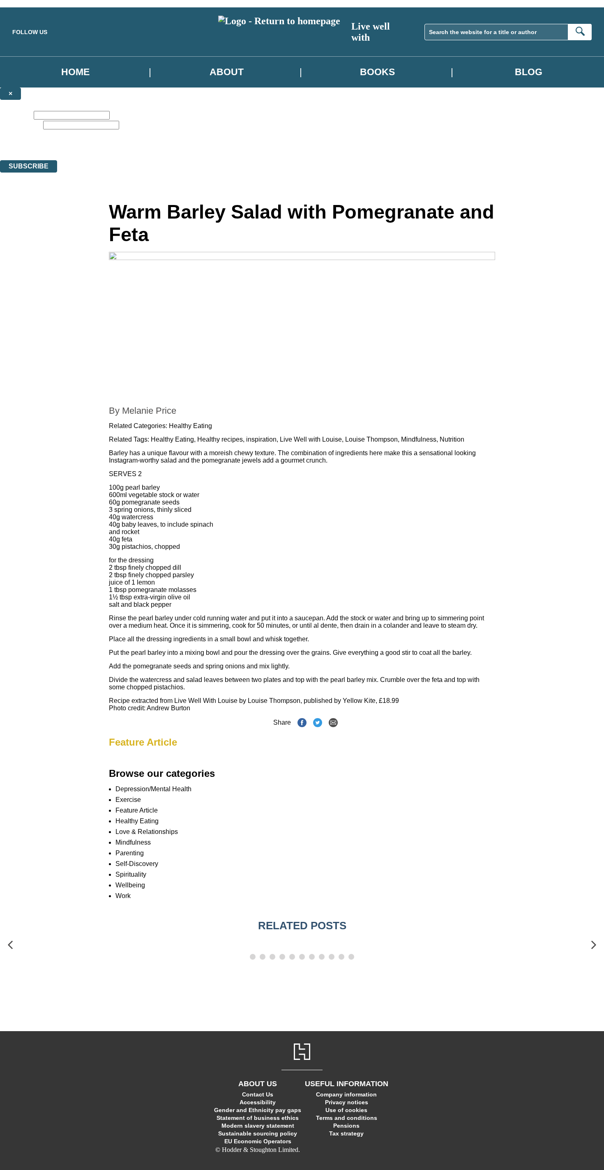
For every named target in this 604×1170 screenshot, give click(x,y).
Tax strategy (346, 1133)
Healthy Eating (190, 425)
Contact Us (257, 1094)
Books (377, 72)
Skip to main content (26, 3)
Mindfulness (418, 439)
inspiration (261, 439)
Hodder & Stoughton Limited (81, 149)
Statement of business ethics (258, 1118)
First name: (16, 114)
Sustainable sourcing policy (257, 1133)
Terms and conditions (346, 1118)
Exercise (128, 799)
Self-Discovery (136, 863)
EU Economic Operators (257, 1141)
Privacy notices (346, 1102)
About (227, 72)
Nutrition (452, 439)
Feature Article (143, 742)
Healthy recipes (220, 439)
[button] (10, 945)
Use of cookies (346, 1110)
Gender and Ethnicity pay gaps (257, 1110)
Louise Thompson (371, 439)
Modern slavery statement (257, 1125)
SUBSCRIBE (28, 166)
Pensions (346, 1125)
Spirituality (130, 874)
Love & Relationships (146, 831)
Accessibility (258, 1102)
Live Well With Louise (205, 700)
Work (123, 895)
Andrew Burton (168, 708)
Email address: (20, 124)
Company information (346, 1094)
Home (75, 72)
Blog (528, 72)
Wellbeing (130, 885)
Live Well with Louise (311, 439)
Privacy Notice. (257, 149)
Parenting (129, 853)
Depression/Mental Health (153, 788)
